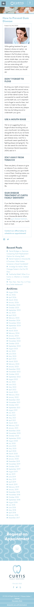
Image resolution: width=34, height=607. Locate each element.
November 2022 (15, 371)
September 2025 (15, 310)
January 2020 (14, 459)
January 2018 (13, 515)
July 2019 (12, 474)
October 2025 (14, 307)
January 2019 (13, 489)
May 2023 (12, 356)
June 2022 (12, 384)
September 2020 (15, 438)
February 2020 (14, 456)
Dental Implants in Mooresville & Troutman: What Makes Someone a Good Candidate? (18, 261)
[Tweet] (8, 239)
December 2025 (14, 305)
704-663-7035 (17, 584)
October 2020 (14, 436)
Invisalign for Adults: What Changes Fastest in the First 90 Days (17, 269)
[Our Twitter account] (17, 587)
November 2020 (15, 433)
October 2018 (14, 497)
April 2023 (12, 359)
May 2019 (12, 479)
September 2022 (15, 377)
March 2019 (13, 484)
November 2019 (14, 464)
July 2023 (12, 351)
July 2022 (12, 382)
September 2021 (14, 407)
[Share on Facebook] (4, 239)
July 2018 (12, 505)
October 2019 (14, 466)
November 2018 (14, 494)
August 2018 (13, 502)
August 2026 (13, 292)
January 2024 (14, 336)
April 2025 (12, 315)
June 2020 (12, 446)
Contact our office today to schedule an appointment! (15, 232)
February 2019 (14, 487)
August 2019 (13, 471)
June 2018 (12, 507)
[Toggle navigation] (30, 3)
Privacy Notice (25, 596)
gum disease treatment (19, 219)
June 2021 (12, 415)
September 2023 (15, 346)
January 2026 (14, 302)
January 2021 (13, 428)
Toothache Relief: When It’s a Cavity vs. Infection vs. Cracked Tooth (18, 276)
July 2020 (12, 443)
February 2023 (14, 364)
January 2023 (14, 366)
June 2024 (12, 328)
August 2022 (13, 379)
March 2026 (13, 300)
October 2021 (14, 405)
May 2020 (12, 448)
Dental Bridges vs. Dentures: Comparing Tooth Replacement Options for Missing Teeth (18, 253)
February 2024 (14, 333)
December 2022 (14, 369)
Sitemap (17, 598)
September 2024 (15, 325)
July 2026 (12, 295)
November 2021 (14, 402)
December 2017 (14, 518)
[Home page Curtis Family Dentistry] (17, 572)
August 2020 (13, 441)
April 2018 (12, 512)
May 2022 (12, 387)
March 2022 (13, 392)
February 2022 (14, 395)
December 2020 (14, 430)
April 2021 (12, 420)
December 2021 (14, 400)
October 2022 (14, 374)
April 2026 (12, 297)
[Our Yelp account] (20, 587)
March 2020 (13, 453)
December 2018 (14, 492)
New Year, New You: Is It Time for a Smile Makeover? (18, 283)
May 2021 (12, 418)
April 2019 (12, 482)
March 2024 (13, 330)
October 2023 (14, 343)
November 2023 (15, 341)
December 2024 (14, 320)
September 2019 (14, 469)
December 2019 (14, 461)
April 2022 (12, 389)
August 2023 (13, 348)
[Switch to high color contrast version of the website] (3, 3)
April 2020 (12, 451)
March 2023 (13, 361)
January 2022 (14, 397)
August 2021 (13, 410)
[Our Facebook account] (13, 587)
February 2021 (14, 425)
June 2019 (12, 476)
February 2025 (14, 318)
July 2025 (12, 313)
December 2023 (14, 338)
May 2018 (12, 510)
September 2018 (14, 500)
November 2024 (15, 323)
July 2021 (12, 413)
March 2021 (13, 423)
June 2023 (12, 354)
